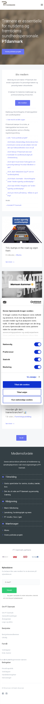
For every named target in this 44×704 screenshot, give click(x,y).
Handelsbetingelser (9, 675)
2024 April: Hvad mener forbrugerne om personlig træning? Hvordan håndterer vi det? (21, 165)
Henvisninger (6, 678)
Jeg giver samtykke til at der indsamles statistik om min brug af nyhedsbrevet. (20, 597)
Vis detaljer (31, 377)
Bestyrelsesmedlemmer (10, 634)
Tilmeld (9, 590)
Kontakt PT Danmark (14, 205)
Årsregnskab (6, 619)
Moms (19, 255)
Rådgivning (11, 501)
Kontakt (3, 660)
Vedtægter (6, 650)
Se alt (21, 438)
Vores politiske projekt (13, 52)
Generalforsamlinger (9, 616)
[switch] (37, 352)
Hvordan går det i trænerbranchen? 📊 (16, 411)
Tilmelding (11, 477)
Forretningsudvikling (23, 416)
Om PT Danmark (7, 613)
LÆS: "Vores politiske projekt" (17, 138)
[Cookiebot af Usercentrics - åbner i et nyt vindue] (31, 302)
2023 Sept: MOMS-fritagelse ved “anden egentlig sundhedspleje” (21, 187)
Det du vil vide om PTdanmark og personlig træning (21, 493)
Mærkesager (12, 523)
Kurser (8, 660)
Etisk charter (6, 653)
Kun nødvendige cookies (22, 400)
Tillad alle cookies (22, 385)
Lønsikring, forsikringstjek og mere (17, 512)
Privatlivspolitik (7, 668)
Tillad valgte (22, 392)
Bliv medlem (22, 103)
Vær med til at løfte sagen (16, 120)
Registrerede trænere (19, 660)
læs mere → (10, 262)
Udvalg (4, 637)
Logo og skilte (7, 622)
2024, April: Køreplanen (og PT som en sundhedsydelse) (20, 173)
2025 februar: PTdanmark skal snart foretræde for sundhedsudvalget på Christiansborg (19, 155)
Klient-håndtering (11, 508)
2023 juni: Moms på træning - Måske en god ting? (22, 194)
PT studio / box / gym (13, 517)
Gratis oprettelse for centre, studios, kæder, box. (22, 485)
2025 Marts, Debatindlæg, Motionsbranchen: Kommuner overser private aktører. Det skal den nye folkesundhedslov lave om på (22, 145)
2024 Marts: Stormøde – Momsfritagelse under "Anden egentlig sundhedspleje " (21, 180)
